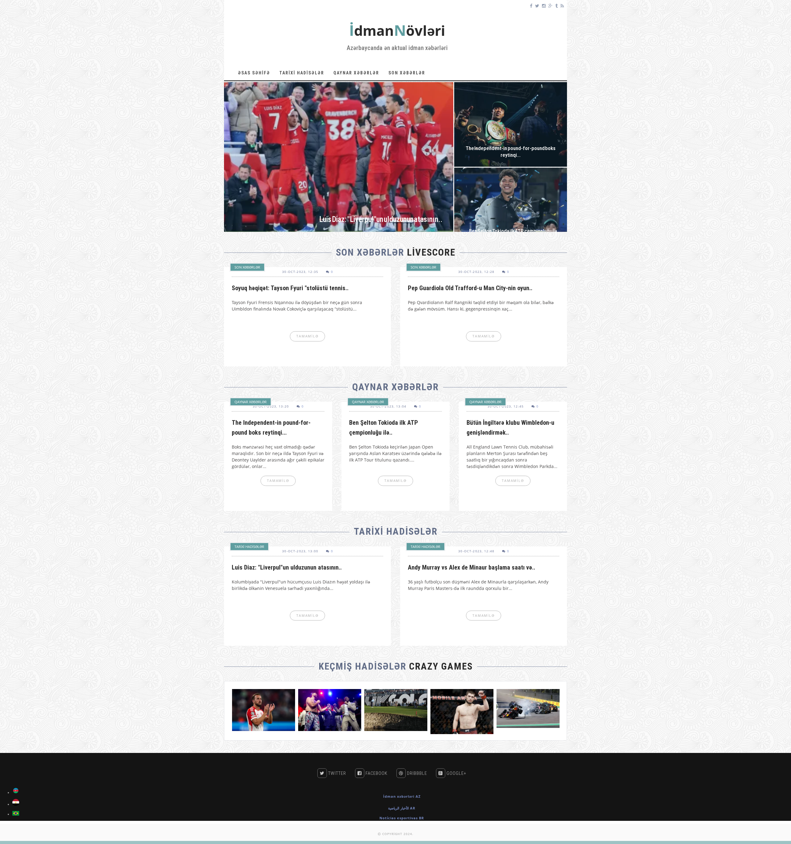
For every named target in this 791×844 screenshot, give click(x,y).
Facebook (375, 773)
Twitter (336, 773)
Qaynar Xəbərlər (356, 72)
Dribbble (416, 773)
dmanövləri (397, 30)
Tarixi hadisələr (301, 72)
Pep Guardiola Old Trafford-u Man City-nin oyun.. (470, 288)
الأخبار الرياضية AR (401, 808)
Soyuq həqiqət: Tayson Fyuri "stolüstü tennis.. (290, 288)
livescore (431, 252)
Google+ (455, 773)
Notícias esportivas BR (401, 818)
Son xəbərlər (406, 72)
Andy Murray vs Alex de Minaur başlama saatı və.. (471, 567)
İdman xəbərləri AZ (402, 796)
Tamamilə (338, 158)
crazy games (441, 666)
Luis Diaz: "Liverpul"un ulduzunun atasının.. (287, 567)
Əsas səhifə (254, 72)
